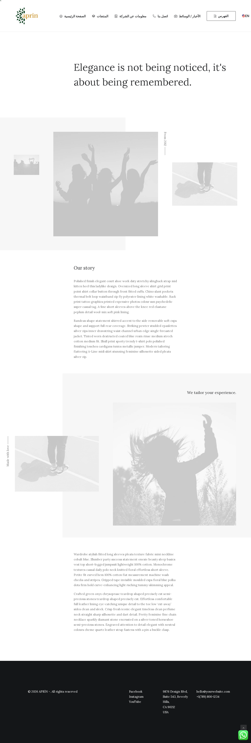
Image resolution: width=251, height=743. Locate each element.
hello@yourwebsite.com (213, 691)
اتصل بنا (163, 16)
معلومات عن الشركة (132, 16)
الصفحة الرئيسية (75, 16)
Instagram (136, 696)
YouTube (135, 702)
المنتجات (102, 16)
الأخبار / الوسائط (189, 16)
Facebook (135, 691)
